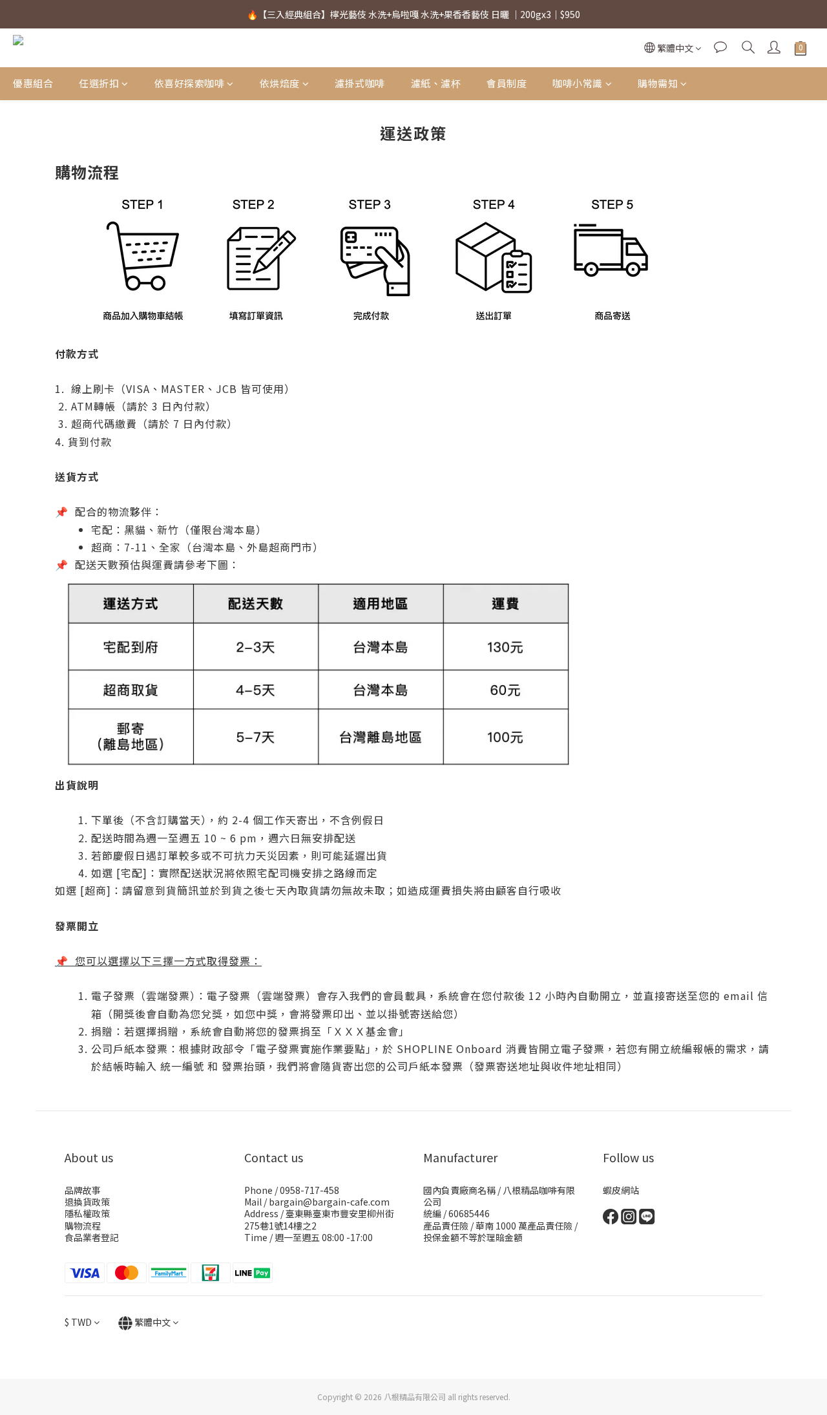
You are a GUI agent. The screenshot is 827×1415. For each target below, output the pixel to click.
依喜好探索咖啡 (189, 83)
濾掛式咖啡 (360, 83)
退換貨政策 (87, 1201)
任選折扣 (99, 83)
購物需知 (658, 83)
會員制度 (507, 83)
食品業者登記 (92, 1237)
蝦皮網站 (621, 1190)
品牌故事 (83, 1190)
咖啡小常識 (577, 83)
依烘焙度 (280, 83)
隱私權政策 (87, 1213)
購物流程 (83, 1225)
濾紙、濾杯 (436, 83)
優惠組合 (33, 83)
